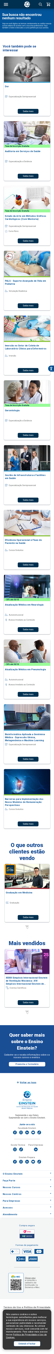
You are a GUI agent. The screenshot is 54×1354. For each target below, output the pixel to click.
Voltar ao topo (28, 1082)
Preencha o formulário (27, 1064)
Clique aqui (30, 1278)
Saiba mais (28, 111)
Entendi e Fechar (27, 1343)
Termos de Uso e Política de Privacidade (27, 1307)
